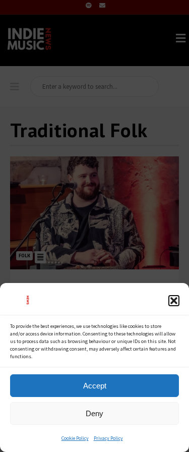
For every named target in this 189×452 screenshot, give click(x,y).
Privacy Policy (108, 438)
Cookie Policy (75, 438)
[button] (174, 301)
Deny (94, 413)
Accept (94, 385)
